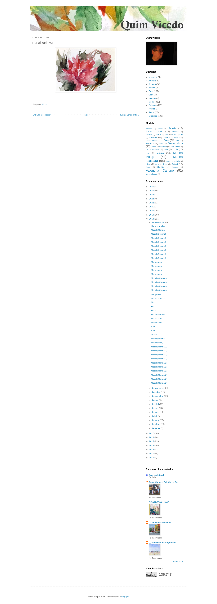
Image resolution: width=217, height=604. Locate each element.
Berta (158, 134)
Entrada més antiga (129, 115)
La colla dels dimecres (160, 522)
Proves (152, 109)
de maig (156, 412)
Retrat (151, 112)
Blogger (124, 596)
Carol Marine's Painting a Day (163, 482)
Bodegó (152, 84)
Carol (174, 134)
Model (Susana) (158, 234)
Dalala (177, 137)
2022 (151, 203)
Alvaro (160, 129)
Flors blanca (157, 322)
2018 (151, 219)
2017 (151, 433)
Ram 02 (154, 326)
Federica (150, 143)
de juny (155, 408)
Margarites (156, 294)
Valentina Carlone (160, 170)
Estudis (152, 87)
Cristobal (153, 137)
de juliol (155, 404)
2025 (151, 190)
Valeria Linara (151, 174)
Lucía (175, 149)
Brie (166, 135)
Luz (147, 153)
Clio (181, 135)
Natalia (177, 161)
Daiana (166, 137)
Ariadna (175, 132)
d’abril (155, 416)
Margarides (156, 262)
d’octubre (156, 392)
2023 (151, 199)
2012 (151, 453)
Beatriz (149, 135)
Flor (153, 302)
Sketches (153, 116)
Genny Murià (175, 143)
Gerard (153, 147)
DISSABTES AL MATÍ (159, 502)
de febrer (156, 424)
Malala (160, 153)
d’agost (155, 400)
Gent (151, 95)
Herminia (163, 147)
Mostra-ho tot (178, 562)
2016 (151, 437)
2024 (151, 194)
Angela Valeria (154, 131)
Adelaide (149, 129)
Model (151, 102)
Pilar (165, 164)
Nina (148, 164)
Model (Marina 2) (159, 347)
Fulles (154, 334)
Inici (86, 115)
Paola (157, 164)
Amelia (172, 128)
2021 (151, 207)
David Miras (152, 140)
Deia (166, 140)
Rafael (175, 164)
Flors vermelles (158, 226)
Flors (44, 104)
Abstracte (153, 77)
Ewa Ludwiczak (156, 475)
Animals (152, 81)
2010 (151, 457)
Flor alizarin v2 (158, 298)
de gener (156, 428)
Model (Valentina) (159, 278)
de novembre (158, 388)
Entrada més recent (42, 115)
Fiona (161, 143)
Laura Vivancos (153, 149)
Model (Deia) (157, 342)
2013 (151, 449)
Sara (148, 167)
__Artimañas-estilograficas (162, 542)
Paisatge (153, 105)
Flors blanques (158, 314)
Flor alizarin (156, 318)
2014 (151, 445)
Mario (168, 161)
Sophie (160, 167)
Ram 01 (154, 330)
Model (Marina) (158, 230)
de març (156, 420)
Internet (152, 98)
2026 (151, 186)
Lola (166, 149)
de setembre (158, 396)
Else (177, 141)
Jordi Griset (175, 147)
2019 (151, 215)
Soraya (175, 167)
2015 (151, 441)
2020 (151, 210)
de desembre (158, 222)
